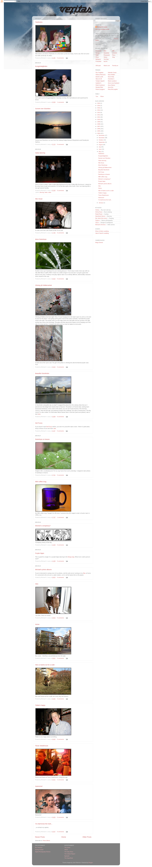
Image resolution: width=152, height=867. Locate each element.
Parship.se (115, 65)
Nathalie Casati (112, 72)
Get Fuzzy (38, 423)
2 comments (60, 779)
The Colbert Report (69, 854)
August (101, 144)
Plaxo (113, 55)
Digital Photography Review (42, 851)
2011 (98, 117)
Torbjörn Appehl (100, 81)
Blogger (90, 862)
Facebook (98, 51)
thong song (71, 557)
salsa (49, 192)
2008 (98, 124)
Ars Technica (38, 847)
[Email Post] (66, 58)
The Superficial (68, 858)
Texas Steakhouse (41, 746)
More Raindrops (40, 239)
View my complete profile (102, 29)
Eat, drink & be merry (101, 218)
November (102, 137)
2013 (98, 112)
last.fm (105, 61)
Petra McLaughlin (113, 89)
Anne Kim (110, 87)
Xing (113, 57)
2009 (98, 121)
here (39, 414)
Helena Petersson (101, 74)
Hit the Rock (98, 212)
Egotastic (66, 856)
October (101, 140)
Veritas (97, 210)
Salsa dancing (40, 153)
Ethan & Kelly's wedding (102, 231)
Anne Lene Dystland (113, 83)
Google (98, 53)
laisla (46, 192)
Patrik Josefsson (100, 85)
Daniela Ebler (99, 87)
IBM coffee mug (40, 481)
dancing (42, 192)
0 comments (60, 58)
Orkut (97, 57)
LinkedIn (114, 53)
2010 (98, 119)
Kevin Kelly (111, 76)
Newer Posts (40, 837)
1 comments (60, 102)
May (100, 151)
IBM (113, 51)
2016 (98, 105)
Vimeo (105, 57)
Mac (84, 573)
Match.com (107, 65)
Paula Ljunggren (100, 89)
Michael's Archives (100, 224)
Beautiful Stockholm (42, 373)
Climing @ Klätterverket (43, 285)
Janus (97, 222)
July (100, 147)
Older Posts (87, 837)
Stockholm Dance (100, 216)
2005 (98, 131)
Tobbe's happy (40, 705)
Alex (36, 584)
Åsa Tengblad (99, 72)
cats (54, 428)
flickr (105, 51)
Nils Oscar (38, 199)
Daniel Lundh (99, 76)
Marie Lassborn (112, 81)
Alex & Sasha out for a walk (45, 665)
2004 (98, 133)
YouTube (106, 59)
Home (37, 624)
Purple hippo (39, 553)
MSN (97, 55)
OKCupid (98, 65)
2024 (98, 103)
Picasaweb (107, 55)
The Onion (67, 847)
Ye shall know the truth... (43, 824)
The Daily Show (68, 851)
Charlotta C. (111, 79)
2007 (98, 126)
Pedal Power (98, 214)
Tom (97, 96)
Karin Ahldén (111, 74)
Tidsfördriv (38, 22)
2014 (98, 110)
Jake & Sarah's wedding (102, 233)
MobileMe (106, 53)
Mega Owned (99, 242)
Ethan (102, 96)
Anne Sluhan (111, 85)
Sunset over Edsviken (42, 108)
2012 (98, 114)
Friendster (98, 61)
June (100, 149)
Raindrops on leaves (42, 439)
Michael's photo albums (43, 569)
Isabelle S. (98, 83)
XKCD (66, 849)
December (102, 135)
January (101, 202)
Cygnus (97, 220)
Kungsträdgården (41, 66)
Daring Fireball (39, 849)
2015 (98, 108)
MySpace (98, 59)
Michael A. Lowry (102, 27)
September (102, 142)
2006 (98, 128)
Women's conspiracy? (43, 526)
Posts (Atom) (46, 840)
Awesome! (39, 786)
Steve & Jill (99, 79)
